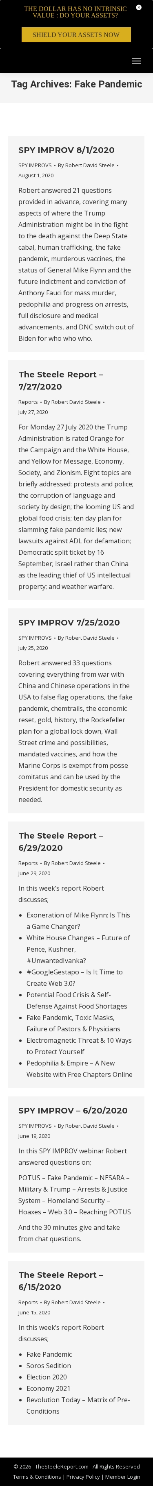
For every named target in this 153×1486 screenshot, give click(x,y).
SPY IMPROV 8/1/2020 (66, 150)
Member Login (122, 1476)
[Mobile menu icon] (137, 61)
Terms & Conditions (37, 1476)
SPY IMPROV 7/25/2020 (69, 623)
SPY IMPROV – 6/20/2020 (73, 1111)
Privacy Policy (84, 1476)
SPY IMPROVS (35, 165)
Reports (28, 401)
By (86, 165)
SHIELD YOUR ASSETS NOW (76, 34)
